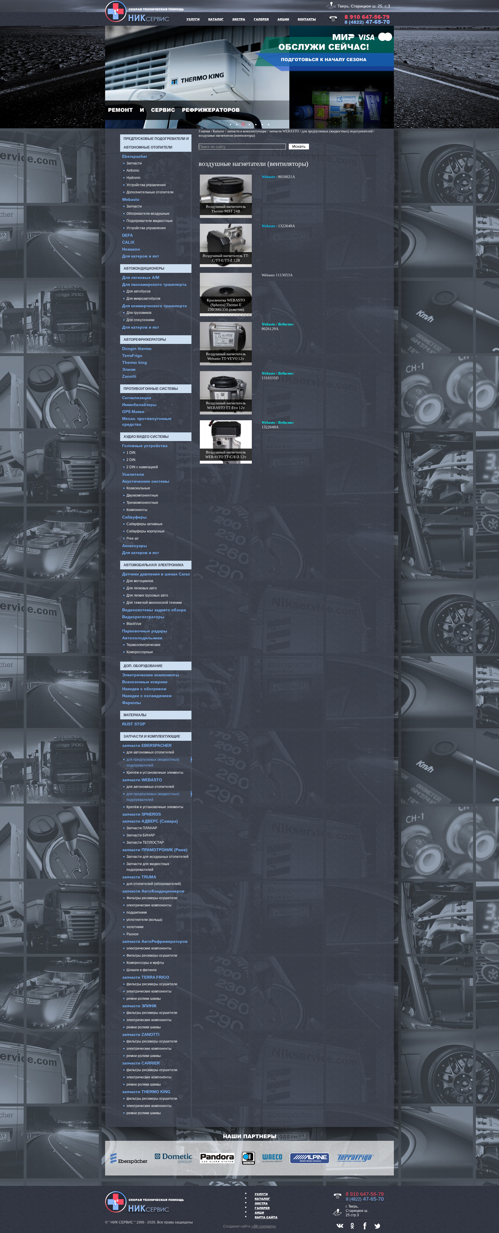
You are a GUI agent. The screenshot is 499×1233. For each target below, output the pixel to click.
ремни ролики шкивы (143, 999)
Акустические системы (145, 481)
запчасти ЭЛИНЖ (139, 1006)
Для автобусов (138, 291)
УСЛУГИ (193, 19)
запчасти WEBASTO (142, 779)
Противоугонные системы (151, 389)
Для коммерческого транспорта (154, 305)
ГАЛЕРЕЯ (261, 19)
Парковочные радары (144, 631)
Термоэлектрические (143, 645)
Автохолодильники (142, 638)
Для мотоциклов (139, 581)
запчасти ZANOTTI (140, 1034)
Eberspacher (134, 156)
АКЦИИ (283, 19)
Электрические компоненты (150, 675)
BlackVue (133, 624)
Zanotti (129, 376)
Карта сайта (266, 1217)
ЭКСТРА (238, 19)
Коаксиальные (138, 488)
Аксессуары (134, 545)
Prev (112, 77)
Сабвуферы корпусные (145, 531)
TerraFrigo (132, 355)
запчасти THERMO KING (146, 1091)
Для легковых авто (141, 588)
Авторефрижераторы (145, 340)
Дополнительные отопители (150, 192)
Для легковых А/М (140, 277)
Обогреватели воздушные (148, 214)
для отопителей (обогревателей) (153, 884)
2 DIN (130, 460)
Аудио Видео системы (146, 437)
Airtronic (132, 171)
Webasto (130, 199)
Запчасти (134, 163)
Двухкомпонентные (142, 495)
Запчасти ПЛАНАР (141, 828)
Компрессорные (139, 652)
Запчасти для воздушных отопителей (157, 857)
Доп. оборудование (143, 666)
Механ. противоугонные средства (147, 421)
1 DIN (130, 453)
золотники (135, 927)
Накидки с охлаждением (147, 695)
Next (386, 77)
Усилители (133, 474)
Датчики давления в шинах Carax (156, 574)
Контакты (307, 19)
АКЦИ (259, 1212)
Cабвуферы (134, 517)
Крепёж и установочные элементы (154, 773)
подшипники (136, 912)
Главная (204, 131)
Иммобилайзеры (139, 404)
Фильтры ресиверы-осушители (151, 898)
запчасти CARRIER (141, 1063)
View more (226, 196)
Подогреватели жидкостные (149, 221)
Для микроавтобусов (143, 299)
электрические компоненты (149, 905)
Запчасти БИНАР (140, 835)
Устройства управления (146, 185)
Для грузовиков (138, 313)
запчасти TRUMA (139, 877)
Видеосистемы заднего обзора (154, 610)
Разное (132, 934)
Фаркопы (131, 702)
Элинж (128, 369)
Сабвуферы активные (144, 524)
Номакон (131, 249)
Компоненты (136, 510)
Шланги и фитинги (141, 970)
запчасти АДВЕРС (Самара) (150, 821)
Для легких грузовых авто (147, 595)
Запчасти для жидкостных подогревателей (147, 867)
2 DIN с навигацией (142, 467)
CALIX (128, 242)
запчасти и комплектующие (152, 736)
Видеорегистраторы (143, 616)
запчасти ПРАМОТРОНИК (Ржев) (154, 849)
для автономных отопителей (150, 752)
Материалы (135, 715)
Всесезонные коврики (144, 682)
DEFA (127, 235)
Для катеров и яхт (140, 256)
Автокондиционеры (144, 268)
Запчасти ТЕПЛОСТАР (145, 842)
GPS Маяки (133, 411)
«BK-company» (263, 1226)
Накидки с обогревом (144, 688)
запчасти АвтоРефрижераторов (155, 941)
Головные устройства (144, 445)
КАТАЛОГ (216, 19)
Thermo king (134, 362)
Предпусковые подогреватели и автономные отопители (156, 143)
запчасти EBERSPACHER (147, 745)
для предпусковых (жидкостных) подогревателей (152, 762)
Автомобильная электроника (154, 565)
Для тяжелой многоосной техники (154, 603)
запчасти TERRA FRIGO (145, 977)
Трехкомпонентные (142, 503)
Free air (132, 538)
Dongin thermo (137, 348)
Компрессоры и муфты (145, 963)
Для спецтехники (140, 320)
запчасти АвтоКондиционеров (153, 891)
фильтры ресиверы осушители (151, 984)
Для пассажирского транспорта (154, 284)
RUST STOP (133, 724)
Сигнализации (136, 397)
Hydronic (133, 178)
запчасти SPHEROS (141, 814)
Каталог (262, 1199)
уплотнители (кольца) (144, 920)
